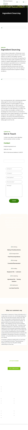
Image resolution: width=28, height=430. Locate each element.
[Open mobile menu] (1, 2)
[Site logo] (7, 1)
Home (3, 398)
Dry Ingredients (5, 415)
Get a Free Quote (14, 368)
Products (4, 401)
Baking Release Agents (20, 411)
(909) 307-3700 (7, 149)
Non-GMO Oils (5, 413)
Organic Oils (4, 411)
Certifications (18, 398)
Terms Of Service (18, 401)
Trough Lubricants (19, 413)
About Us (4, 403)
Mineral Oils (17, 415)
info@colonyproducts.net (10, 146)
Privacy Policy (18, 403)
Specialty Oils (5, 417)
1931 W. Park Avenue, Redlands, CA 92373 (13, 152)
